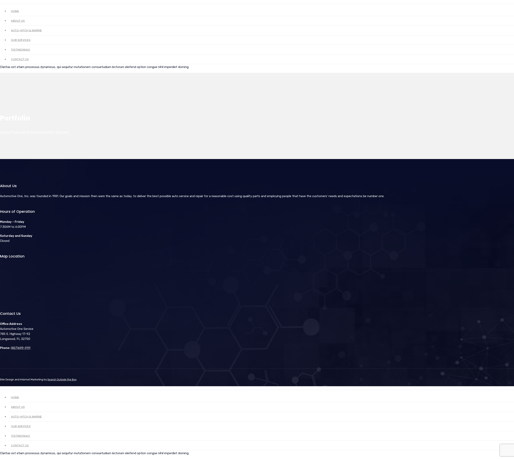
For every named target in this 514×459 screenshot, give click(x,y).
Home (355, 11)
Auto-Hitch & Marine (402, 11)
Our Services (434, 11)
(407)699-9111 (20, 348)
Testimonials (461, 11)
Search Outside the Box (61, 379)
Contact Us (486, 11)
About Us (373, 11)
